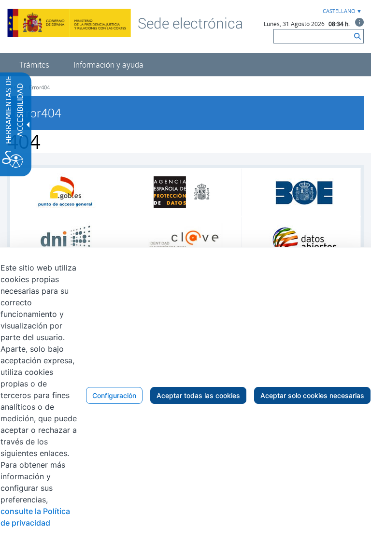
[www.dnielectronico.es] (66, 240)
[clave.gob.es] (185, 240)
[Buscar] (357, 36)
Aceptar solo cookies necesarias (312, 395)
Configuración (114, 395)
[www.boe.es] (304, 192)
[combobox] (341, 11)
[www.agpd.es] (185, 192)
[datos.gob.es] (304, 241)
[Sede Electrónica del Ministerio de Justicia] (190, 23)
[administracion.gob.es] (66, 192)
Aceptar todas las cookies (198, 395)
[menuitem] (34, 64)
